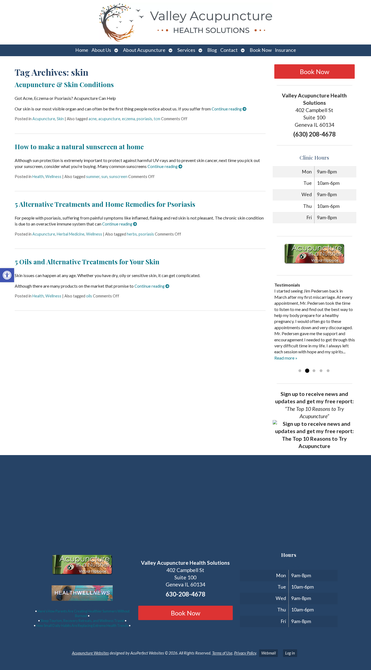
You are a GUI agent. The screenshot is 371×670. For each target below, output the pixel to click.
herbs (132, 234)
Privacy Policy (245, 653)
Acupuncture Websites (90, 653)
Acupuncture (43, 118)
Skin (60, 118)
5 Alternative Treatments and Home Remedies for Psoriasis (105, 204)
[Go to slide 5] (328, 371)
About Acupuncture (144, 50)
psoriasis (144, 118)
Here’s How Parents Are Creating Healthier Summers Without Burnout (83, 613)
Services (186, 50)
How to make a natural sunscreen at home (79, 146)
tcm (157, 118)
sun (104, 176)
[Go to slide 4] (321, 371)
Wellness (53, 176)
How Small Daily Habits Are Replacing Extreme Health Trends (82, 625)
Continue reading (227, 109)
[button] (7, 275)
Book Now (261, 50)
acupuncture (109, 118)
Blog (212, 50)
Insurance (285, 50)
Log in (290, 653)
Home (81, 50)
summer (93, 176)
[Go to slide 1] (300, 371)
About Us (101, 50)
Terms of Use (222, 653)
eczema (128, 118)
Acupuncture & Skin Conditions (64, 84)
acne (93, 118)
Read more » (285, 357)
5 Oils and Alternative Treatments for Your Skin (87, 261)
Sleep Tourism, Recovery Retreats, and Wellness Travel (82, 620)
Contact (229, 50)
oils (89, 296)
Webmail (268, 653)
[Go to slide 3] (314, 371)
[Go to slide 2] (307, 371)
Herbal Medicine (70, 234)
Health (38, 176)
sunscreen (118, 176)
